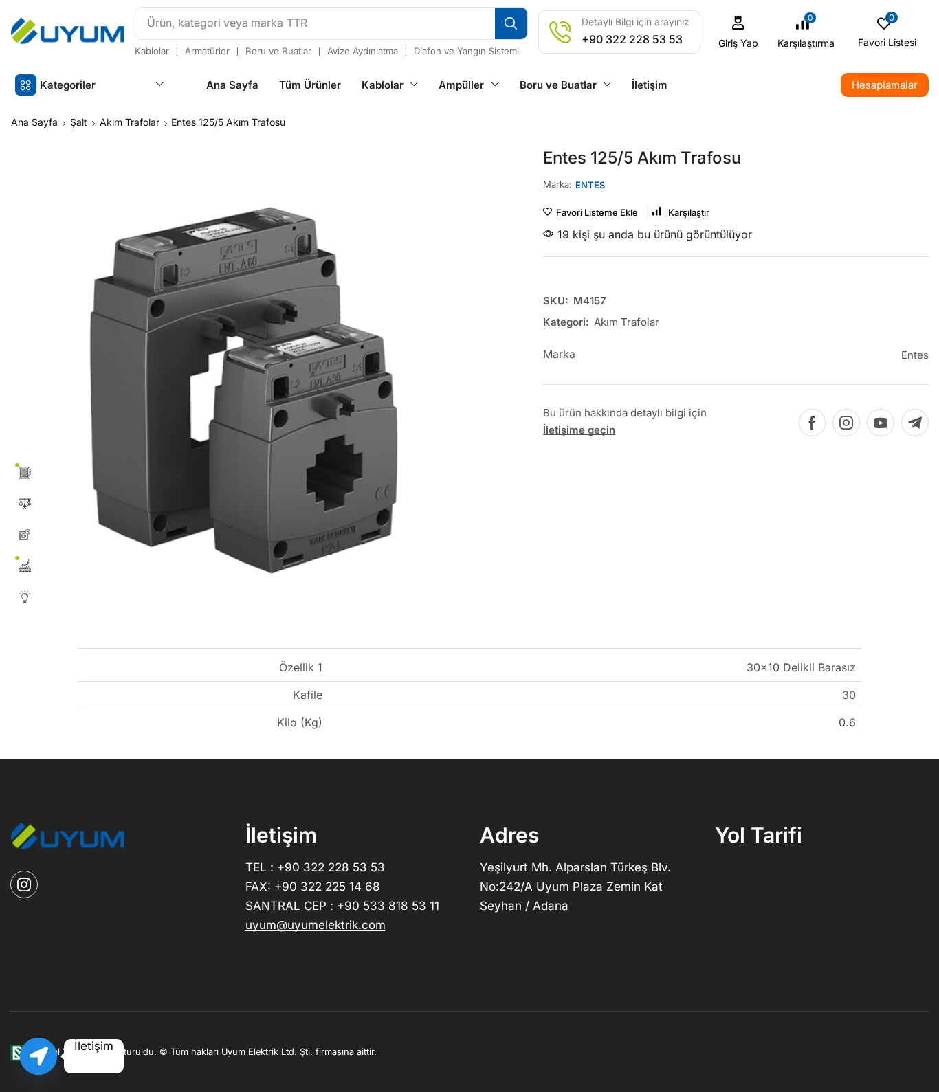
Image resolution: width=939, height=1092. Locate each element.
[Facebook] (812, 422)
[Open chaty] (38, 1056)
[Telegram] (915, 422)
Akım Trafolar (129, 122)
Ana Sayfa (34, 122)
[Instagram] (846, 422)
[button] (738, 32)
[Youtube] (880, 422)
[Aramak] (511, 23)
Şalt (78, 122)
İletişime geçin (579, 429)
